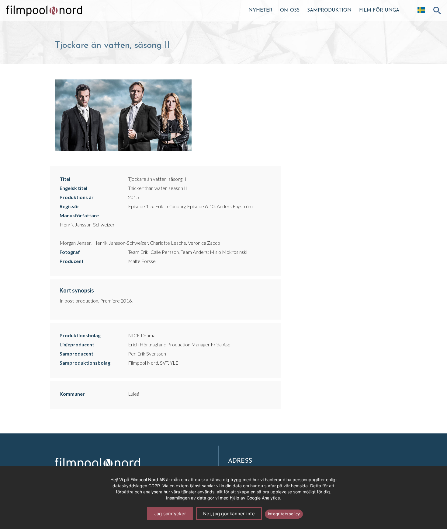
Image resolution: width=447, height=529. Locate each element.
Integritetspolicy (284, 513)
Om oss (290, 10)
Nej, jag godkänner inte (229, 514)
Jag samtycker (170, 514)
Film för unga (379, 10)
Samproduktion (329, 10)
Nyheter (260, 10)
